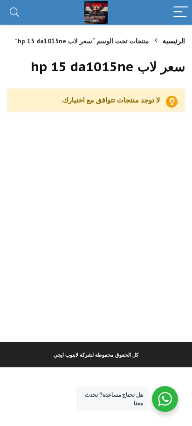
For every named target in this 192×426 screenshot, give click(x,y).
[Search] (14, 12)
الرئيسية (174, 41)
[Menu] (181, 12)
